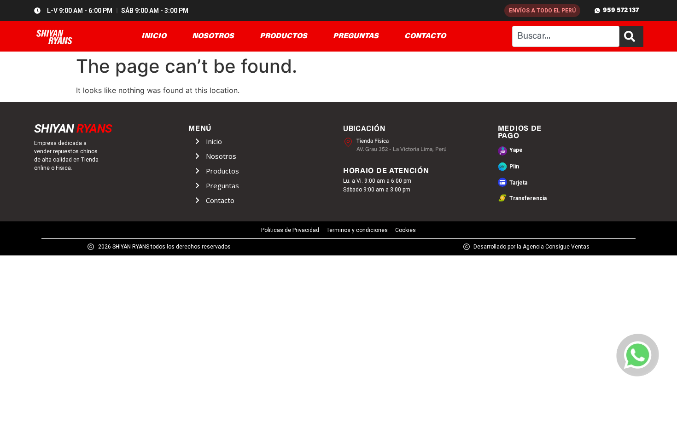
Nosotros (221, 156)
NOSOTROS (213, 36)
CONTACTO (425, 36)
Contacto (220, 200)
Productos (222, 171)
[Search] (631, 36)
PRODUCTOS (283, 36)
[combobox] (565, 36)
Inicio (214, 141)
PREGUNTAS (356, 36)
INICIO (153, 36)
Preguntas (222, 185)
